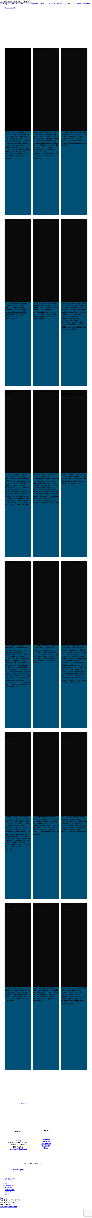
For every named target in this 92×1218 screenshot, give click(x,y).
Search (26, 1)
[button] (23, 1103)
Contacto (8, 1192)
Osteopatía (9, 1185)
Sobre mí (8, 1187)
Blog (7, 1194)
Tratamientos (9, 1190)
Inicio (7, 1183)
